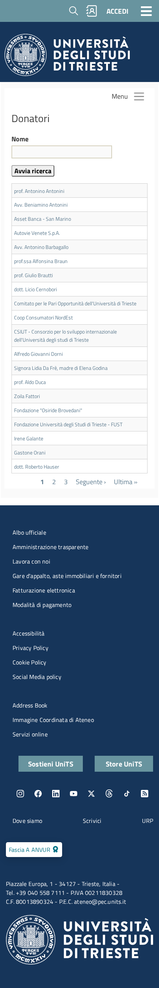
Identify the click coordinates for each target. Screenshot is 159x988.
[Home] (67, 57)
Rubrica (92, 11)
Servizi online (30, 734)
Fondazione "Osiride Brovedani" (48, 410)
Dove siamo (27, 820)
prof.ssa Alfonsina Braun (41, 261)
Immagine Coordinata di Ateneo (53, 719)
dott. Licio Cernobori (35, 289)
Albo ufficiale (29, 532)
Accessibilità (29, 633)
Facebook (38, 793)
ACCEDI (117, 11)
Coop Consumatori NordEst (43, 317)
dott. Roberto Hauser (36, 466)
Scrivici (92, 820)
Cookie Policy (30, 662)
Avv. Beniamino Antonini (41, 205)
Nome (19, 139)
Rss (144, 793)
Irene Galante (28, 438)
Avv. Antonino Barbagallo (41, 247)
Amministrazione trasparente (50, 546)
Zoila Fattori (27, 396)
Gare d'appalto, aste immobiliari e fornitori (67, 575)
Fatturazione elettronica (44, 590)
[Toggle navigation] (146, 10)
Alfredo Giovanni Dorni (38, 354)
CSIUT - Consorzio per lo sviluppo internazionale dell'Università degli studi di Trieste (65, 336)
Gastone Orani (29, 452)
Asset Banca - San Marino (42, 219)
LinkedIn (56, 793)
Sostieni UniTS (50, 763)
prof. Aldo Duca (30, 382)
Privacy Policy (30, 647)
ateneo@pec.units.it (100, 901)
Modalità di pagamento (42, 604)
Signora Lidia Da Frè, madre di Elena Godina (61, 368)
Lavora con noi (31, 561)
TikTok (127, 793)
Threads (109, 793)
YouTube (74, 793)
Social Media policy (37, 676)
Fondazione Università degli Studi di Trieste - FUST (68, 424)
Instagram (20, 793)
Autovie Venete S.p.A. (37, 233)
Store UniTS (124, 763)
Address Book (30, 705)
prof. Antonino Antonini (39, 191)
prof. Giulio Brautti (33, 275)
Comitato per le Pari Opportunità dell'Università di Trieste (75, 303)
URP (147, 820)
